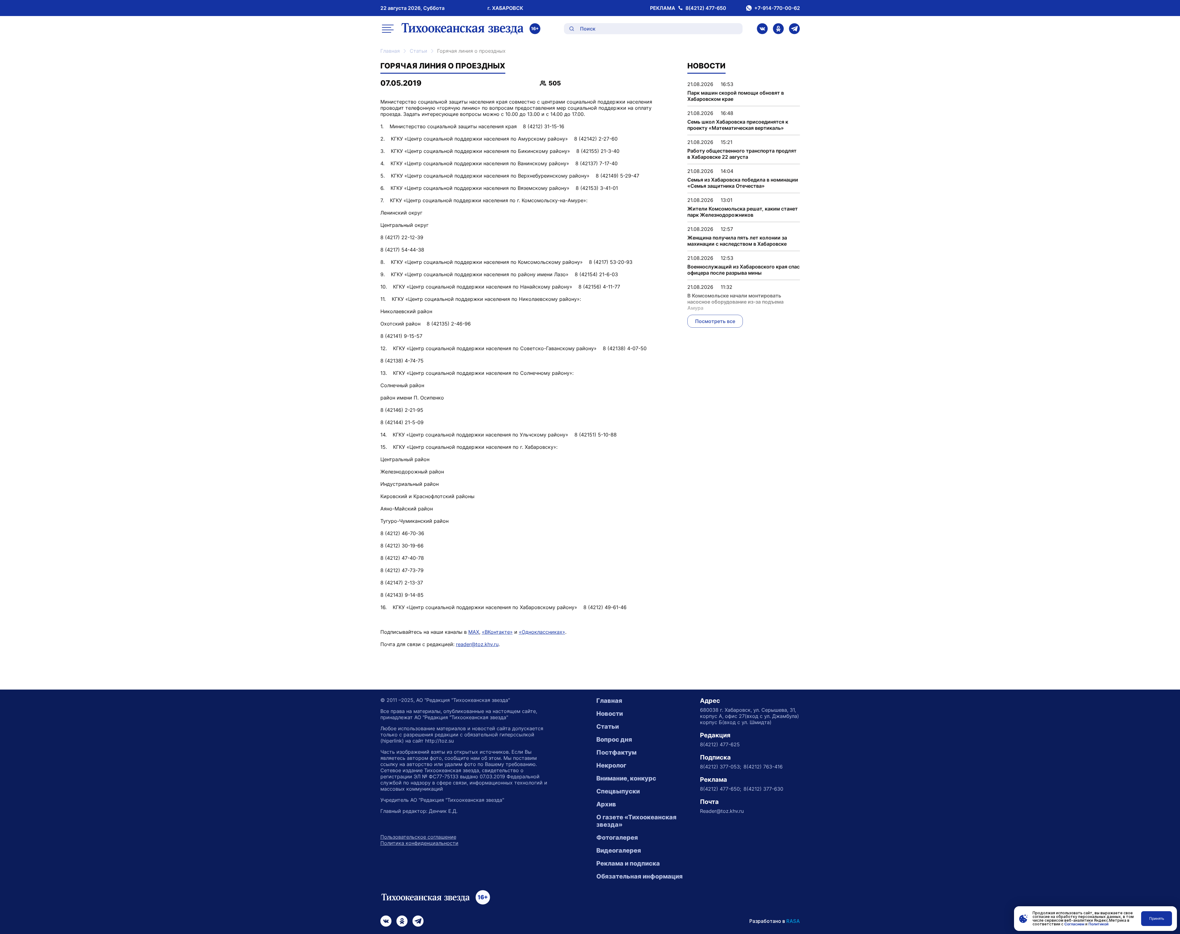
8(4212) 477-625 (720, 744)
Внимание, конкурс (626, 778)
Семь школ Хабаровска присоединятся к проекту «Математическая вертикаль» (737, 125)
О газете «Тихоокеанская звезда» (636, 820)
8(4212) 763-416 (763, 767)
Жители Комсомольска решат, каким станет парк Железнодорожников (742, 212)
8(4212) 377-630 (763, 789)
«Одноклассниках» (542, 632)
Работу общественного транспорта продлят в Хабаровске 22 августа (742, 154)
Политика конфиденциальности (419, 843)
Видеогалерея (618, 850)
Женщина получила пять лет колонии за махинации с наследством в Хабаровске (737, 241)
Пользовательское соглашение (418, 837)
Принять (1156, 918)
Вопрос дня (614, 739)
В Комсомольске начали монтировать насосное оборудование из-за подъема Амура (735, 302)
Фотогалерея (617, 837)
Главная (390, 51)
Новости (609, 713)
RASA (793, 921)
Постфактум (616, 752)
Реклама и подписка (628, 863)
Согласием (1074, 924)
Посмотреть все (715, 321)
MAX (473, 632)
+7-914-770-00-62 (777, 8)
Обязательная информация (639, 876)
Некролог (611, 765)
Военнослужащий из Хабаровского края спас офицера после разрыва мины (743, 270)
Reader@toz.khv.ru (722, 811)
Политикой (1098, 924)
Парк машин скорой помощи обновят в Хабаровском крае (735, 96)
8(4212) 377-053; (720, 767)
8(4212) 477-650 (705, 8)
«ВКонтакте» (497, 632)
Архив (606, 804)
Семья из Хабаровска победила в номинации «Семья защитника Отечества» (742, 183)
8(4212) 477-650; (720, 789)
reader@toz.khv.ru (477, 644)
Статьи (418, 51)
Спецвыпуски (618, 791)
